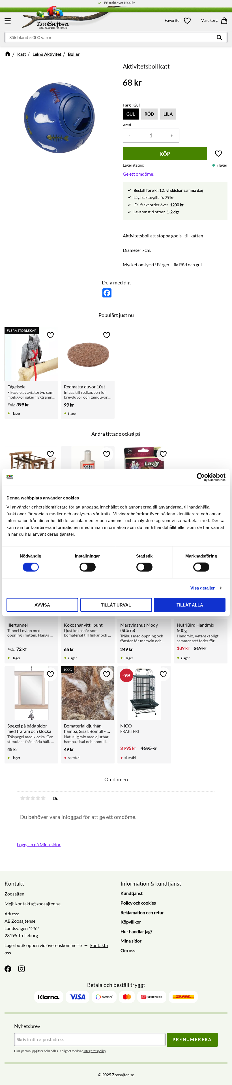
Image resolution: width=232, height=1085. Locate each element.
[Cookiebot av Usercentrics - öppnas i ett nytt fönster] (200, 477)
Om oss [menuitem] (128, 950)
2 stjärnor (27, 798)
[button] (8, 20)
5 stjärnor (43, 798)
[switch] (88, 567)
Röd (149, 113)
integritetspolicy (94, 1051)
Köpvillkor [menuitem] (131, 921)
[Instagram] (21, 969)
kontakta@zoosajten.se (38, 903)
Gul (130, 113)
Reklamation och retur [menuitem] (142, 912)
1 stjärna (22, 798)
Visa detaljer (202, 588)
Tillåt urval (116, 604)
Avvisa (42, 604)
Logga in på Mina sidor (39, 844)
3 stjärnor (32, 798)
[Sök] (219, 37)
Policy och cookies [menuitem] (138, 902)
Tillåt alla (190, 604)
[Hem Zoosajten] (73, 19)
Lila (168, 113)
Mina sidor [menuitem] (131, 940)
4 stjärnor (37, 798)
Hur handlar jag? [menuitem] (136, 931)
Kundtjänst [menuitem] (132, 893)
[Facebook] (8, 969)
